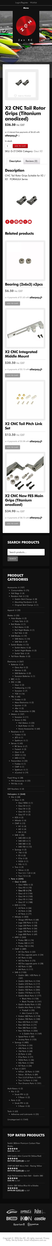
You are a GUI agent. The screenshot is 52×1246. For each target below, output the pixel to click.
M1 (19, 826)
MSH (17, 937)
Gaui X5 (21, 812)
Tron (16, 867)
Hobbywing (19, 688)
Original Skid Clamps (24, 605)
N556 (20, 861)
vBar (17, 708)
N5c (20, 864)
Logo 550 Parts (24, 925)
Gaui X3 (21, 806)
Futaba (18, 699)
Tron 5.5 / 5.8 (24, 873)
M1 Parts (22, 958)
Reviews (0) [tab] (31, 161)
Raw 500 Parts (24, 1025)
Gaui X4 (21, 809)
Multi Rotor (23, 726)
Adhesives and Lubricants (22, 1114)
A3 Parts (21, 908)
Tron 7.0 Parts (24, 1080)
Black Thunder (28, 1001)
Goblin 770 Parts (25, 993)
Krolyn (20, 1240)
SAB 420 (22, 838)
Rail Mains (19, 627)
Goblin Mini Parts (25, 1007)
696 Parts (22, 1048)
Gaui (17, 685)
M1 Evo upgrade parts (27, 955)
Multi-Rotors (12, 1088)
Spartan (18, 705)
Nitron (21, 870)
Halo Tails (19, 621)
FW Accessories (17, 781)
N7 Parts (22, 1066)
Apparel (10, 610)
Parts (13, 879)
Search (12, 559)
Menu (26, 8)
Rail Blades (15, 624)
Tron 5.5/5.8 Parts (26, 1077)
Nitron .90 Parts (25, 1074)
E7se (20, 858)
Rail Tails (18, 633)
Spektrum (19, 740)
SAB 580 (22, 844)
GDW (17, 755)
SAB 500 (22, 841)
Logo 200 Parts (24, 923)
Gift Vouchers (13, 789)
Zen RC (26, 40)
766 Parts (22, 1051)
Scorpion (18, 691)
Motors (14, 714)
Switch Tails (19, 653)
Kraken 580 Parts (25, 1016)
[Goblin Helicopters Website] (12, 1211)
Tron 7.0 (21, 876)
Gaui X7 (21, 814)
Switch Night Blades (23, 650)
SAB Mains (19, 639)
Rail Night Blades (22, 630)
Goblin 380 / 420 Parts (28, 975)
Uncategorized (13, 1119)
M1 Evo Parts (23, 952)
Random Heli (16, 596)
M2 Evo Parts (23, 960)
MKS (16, 758)
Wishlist (33, 2)
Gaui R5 (21, 887)
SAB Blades (16, 636)
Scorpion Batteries (22, 676)
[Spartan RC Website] (19, 1224)
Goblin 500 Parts (25, 981)
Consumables (17, 590)
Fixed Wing (12, 778)
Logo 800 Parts (24, 934)
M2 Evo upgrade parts (27, 963)
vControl (18, 772)
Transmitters (16, 761)
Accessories (12, 587)
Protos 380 (22, 940)
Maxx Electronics (22, 702)
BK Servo (18, 746)
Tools (9, 1111)
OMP (17, 767)
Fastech (18, 749)
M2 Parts (22, 966)
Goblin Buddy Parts (26, 1004)
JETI (16, 737)
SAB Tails (18, 642)
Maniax (18, 670)
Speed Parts (23, 1036)
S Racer (21, 1097)
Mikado (18, 820)
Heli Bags (15, 593)
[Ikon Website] (26, 1218)
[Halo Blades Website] (26, 1211)
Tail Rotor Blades (18, 656)
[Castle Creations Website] (40, 1218)
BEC (13, 679)
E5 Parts (21, 1054)
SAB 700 (22, 847)
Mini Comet (27, 1013)
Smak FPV (19, 1094)
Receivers (15, 732)
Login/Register (21, 2)
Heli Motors (23, 723)
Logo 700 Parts (24, 931)
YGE (16, 694)
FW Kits (14, 784)
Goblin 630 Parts (25, 987)
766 (20, 852)
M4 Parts (22, 969)
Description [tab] (15, 161)
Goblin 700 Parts (25, 990)
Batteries (14, 664)
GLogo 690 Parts (25, 920)
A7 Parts (21, 914)
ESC (13, 682)
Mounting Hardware (23, 602)
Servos (14, 743)
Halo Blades (16, 618)
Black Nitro (26, 998)
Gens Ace (19, 667)
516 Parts (22, 1045)
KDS (16, 817)
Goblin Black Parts (26, 996)
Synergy (18, 849)
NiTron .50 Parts (25, 1071)
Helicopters (12, 794)
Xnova (17, 720)
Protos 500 (22, 943)
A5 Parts (21, 911)
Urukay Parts (23, 1039)
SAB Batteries (20, 673)
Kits (12, 797)
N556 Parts (23, 1060)
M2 (19, 829)
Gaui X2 (38, 151)
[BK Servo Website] (12, 1218)
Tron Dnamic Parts (26, 1083)
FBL (12, 696)
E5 (19, 855)
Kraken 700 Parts (25, 1019)
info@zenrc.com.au (38, 1240)
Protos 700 (22, 946)
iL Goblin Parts (28, 1034)
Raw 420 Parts (24, 1022)
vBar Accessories (22, 711)
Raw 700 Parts (24, 1031)
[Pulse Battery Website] (40, 1211)
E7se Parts (22, 1057)
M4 (19, 832)
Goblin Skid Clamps (23, 599)
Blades (10, 615)
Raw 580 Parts (24, 1028)
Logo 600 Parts (24, 928)
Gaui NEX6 (23, 803)
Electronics (11, 661)
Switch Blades (16, 645)
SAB (16, 835)
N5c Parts (22, 1063)
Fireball (25, 1010)
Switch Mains (20, 647)
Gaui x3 (21, 893)
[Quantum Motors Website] (33, 1224)
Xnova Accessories (26, 729)
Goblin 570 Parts (25, 984)
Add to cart (20, 146)
